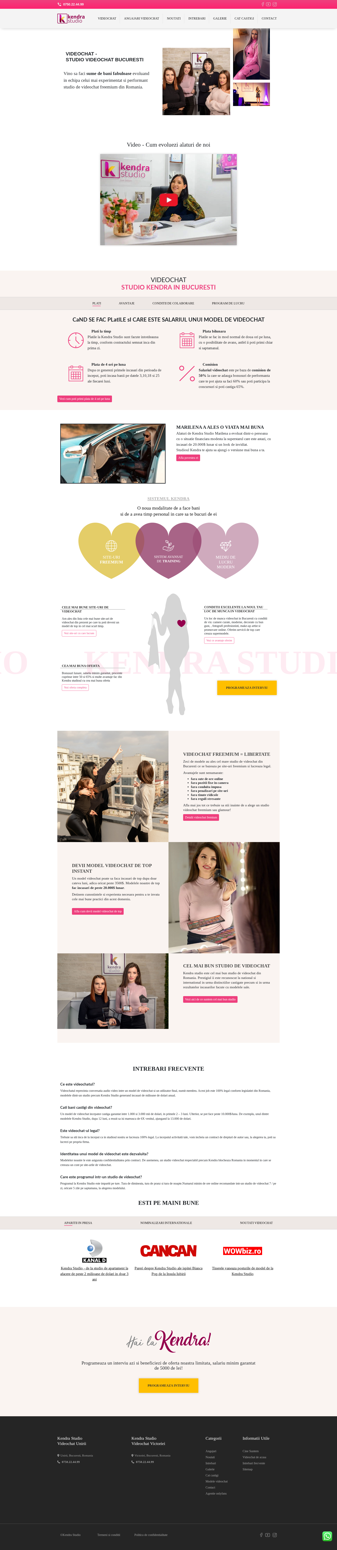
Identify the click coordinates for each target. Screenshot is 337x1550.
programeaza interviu (247, 687)
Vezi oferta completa (75, 687)
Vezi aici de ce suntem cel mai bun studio (210, 999)
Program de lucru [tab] (228, 303)
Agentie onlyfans (216, 1493)
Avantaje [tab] (127, 303)
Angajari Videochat (141, 18)
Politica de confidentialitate (151, 1535)
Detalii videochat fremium (201, 817)
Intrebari (196, 18)
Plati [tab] (96, 303)
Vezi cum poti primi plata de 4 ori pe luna (84, 398)
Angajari (211, 1451)
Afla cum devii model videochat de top (98, 911)
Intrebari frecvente (254, 1463)
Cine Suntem (251, 1451)
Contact (269, 18)
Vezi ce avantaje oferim (219, 640)
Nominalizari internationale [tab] (166, 1223)
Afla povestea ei (188, 457)
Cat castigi (244, 18)
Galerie (220, 18)
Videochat (107, 18)
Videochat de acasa (254, 1457)
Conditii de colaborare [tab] (173, 303)
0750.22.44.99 (73, 4)
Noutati (174, 18)
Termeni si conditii (108, 1535)
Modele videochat (217, 1481)
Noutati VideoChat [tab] (256, 1223)
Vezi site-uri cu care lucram (79, 633)
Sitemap (248, 1469)
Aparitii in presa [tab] (78, 1223)
